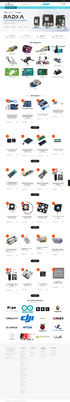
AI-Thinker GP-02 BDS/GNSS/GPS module (58, 282)
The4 (26, 400)
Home (19, 7)
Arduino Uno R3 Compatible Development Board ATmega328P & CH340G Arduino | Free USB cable (12, 116)
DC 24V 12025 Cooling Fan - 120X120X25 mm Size (42, 217)
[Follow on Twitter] (7, 358)
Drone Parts (22, 361)
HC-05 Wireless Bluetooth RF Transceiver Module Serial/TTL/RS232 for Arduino (12, 183)
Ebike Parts (22, 362)
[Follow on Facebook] (5, 358)
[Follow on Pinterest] (13, 358)
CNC (21, 387)
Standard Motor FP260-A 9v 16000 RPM (42, 248)
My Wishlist (43, 351)
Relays (21, 379)
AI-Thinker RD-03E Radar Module (43, 284)
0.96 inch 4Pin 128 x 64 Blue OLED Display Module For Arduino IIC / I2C (27, 150)
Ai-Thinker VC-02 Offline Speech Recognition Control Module (58, 183)
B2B (33, 7)
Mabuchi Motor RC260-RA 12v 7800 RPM (26, 249)
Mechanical (22, 372)
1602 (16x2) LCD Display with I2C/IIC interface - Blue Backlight (42, 150)
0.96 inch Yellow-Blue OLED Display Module (11, 150)
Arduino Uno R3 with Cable (42, 114)
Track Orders (43, 355)
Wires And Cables (23, 381)
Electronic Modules (23, 368)
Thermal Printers (23, 389)
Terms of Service (54, 352)
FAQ (46, 7)
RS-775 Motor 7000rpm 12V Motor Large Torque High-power (11, 250)
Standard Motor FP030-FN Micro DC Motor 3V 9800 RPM (58, 250)
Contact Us (37, 7)
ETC (21, 394)
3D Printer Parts (23, 353)
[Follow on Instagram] (9, 358)
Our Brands (29, 7)
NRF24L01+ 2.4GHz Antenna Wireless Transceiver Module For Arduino (43, 183)
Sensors (21, 383)
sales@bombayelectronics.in (60, 7)
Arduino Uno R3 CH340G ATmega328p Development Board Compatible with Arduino (27, 116)
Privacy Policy (53, 350)
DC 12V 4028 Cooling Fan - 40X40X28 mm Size (12, 217)
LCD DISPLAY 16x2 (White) (58, 149)
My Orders (43, 353)
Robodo (42, 113)
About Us (23, 7)
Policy (42, 7)
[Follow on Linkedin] (11, 358)
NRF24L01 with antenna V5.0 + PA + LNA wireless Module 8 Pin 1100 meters (27, 183)
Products (32, 354)
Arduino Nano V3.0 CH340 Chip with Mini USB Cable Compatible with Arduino (58, 111)
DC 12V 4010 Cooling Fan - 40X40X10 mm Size (27, 217)
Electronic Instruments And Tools (23, 365)
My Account (43, 356)
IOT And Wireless (23, 370)
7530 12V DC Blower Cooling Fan (58, 217)
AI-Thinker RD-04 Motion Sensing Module (27, 284)
